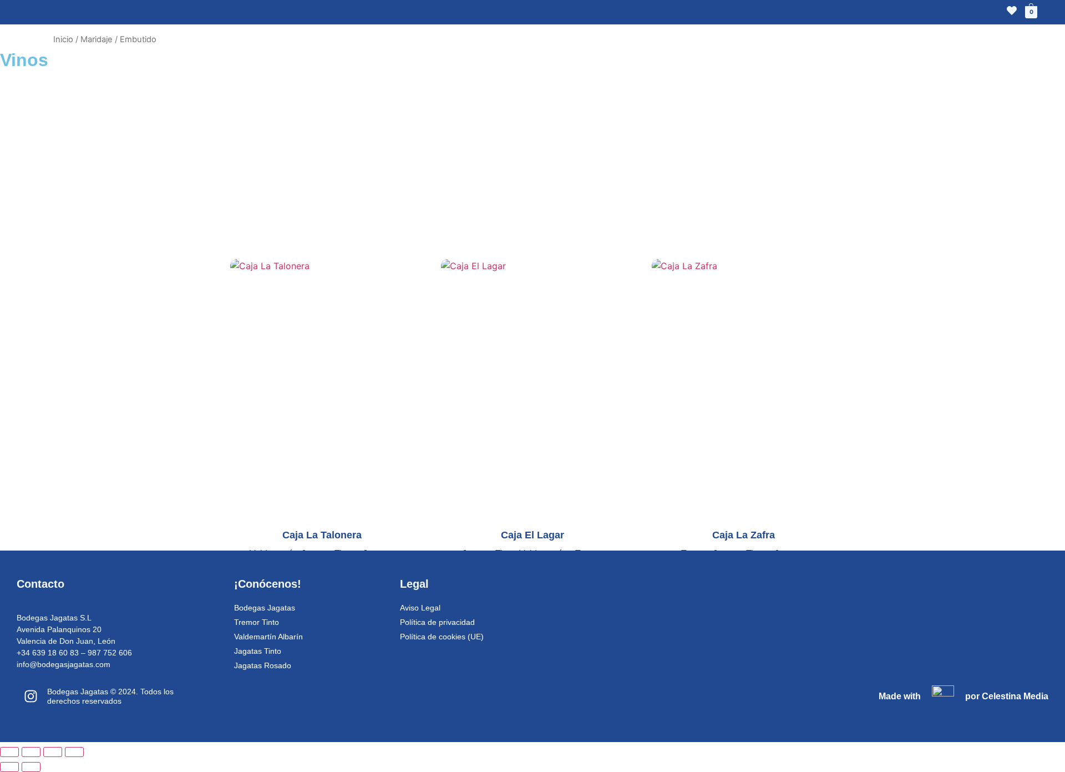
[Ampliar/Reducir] (9, 752)
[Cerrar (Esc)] (74, 752)
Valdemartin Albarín (137, 154)
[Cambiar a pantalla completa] (31, 752)
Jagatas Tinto (403, 154)
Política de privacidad (437, 622)
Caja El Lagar (268, 88)
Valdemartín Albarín (268, 636)
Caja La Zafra (593, 88)
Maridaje (96, 39)
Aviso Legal (420, 607)
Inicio (63, 39)
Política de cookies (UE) (442, 636)
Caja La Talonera (96, 88)
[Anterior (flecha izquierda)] (9, 767)
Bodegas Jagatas (264, 607)
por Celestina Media (1006, 696)
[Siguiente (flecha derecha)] (31, 767)
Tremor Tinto (822, 88)
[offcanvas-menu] (32, 13)
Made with (900, 696)
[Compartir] (52, 752)
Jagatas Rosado (659, 154)
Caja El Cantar (427, 88)
